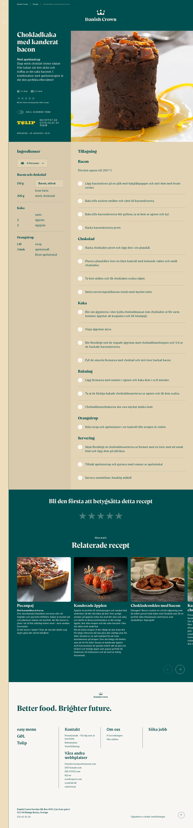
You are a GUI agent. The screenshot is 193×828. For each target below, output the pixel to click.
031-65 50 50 (24, 816)
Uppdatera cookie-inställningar (148, 816)
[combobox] (32, 163)
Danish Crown (22, 4)
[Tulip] (26, 123)
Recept (35, 4)
